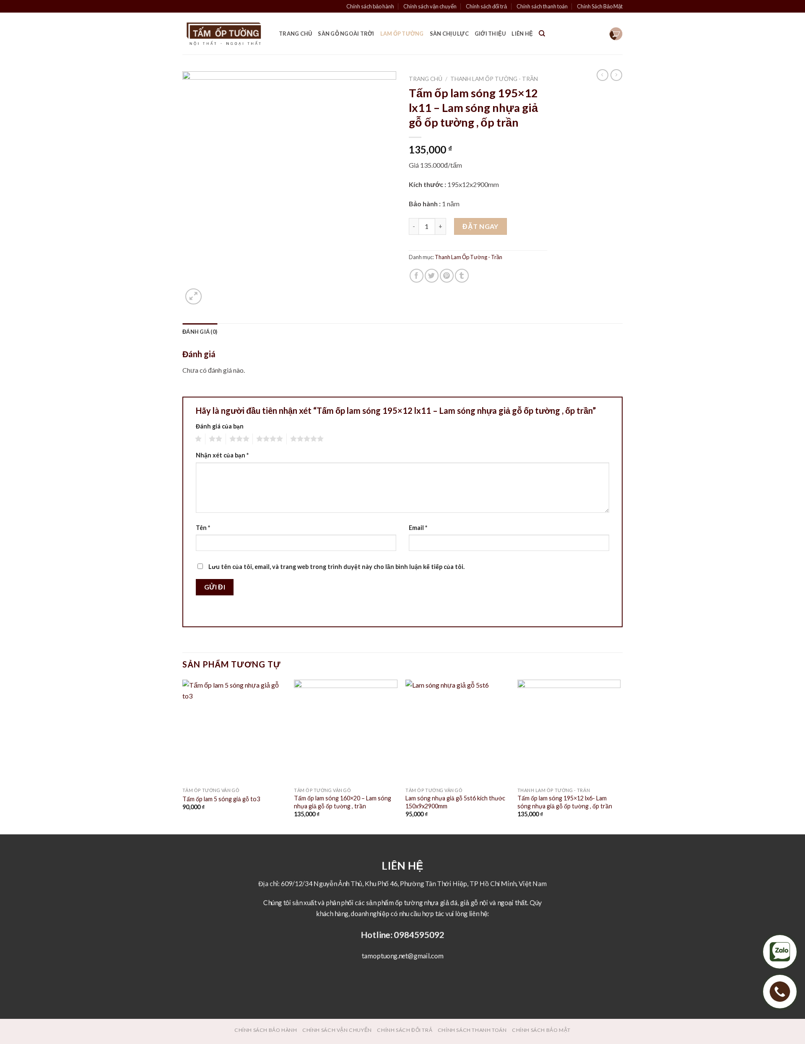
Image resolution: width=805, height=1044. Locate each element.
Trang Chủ (295, 33)
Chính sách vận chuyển (430, 6)
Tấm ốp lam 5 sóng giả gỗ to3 (221, 798)
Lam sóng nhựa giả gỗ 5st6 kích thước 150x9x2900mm (455, 802)
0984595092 (419, 934)
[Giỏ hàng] (616, 33)
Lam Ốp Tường (402, 33)
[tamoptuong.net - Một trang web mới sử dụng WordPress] (224, 33)
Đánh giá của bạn (220, 426)
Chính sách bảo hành (370, 6)
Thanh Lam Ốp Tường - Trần (494, 78)
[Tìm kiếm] (542, 34)
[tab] (199, 331)
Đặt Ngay (480, 226)
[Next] (620, 756)
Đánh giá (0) (199, 331)
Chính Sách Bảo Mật (600, 6)
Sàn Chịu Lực (449, 33)
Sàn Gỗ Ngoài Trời (346, 33)
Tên (203, 527)
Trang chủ (425, 78)
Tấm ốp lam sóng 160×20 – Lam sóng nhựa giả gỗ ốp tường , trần (342, 802)
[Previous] (183, 756)
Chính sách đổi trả (486, 6)
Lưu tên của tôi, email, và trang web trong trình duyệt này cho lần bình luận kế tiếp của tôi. (336, 566)
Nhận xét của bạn (222, 455)
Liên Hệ (522, 33)
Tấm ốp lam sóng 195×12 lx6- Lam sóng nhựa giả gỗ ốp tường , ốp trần (564, 802)
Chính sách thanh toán (542, 6)
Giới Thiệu (490, 33)
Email (418, 527)
